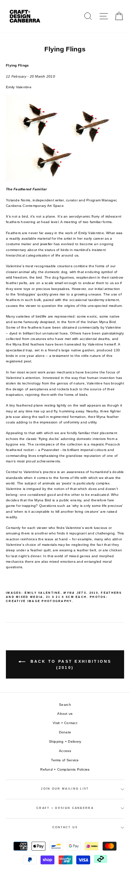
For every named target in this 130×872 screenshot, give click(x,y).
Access (65, 751)
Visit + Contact (65, 723)
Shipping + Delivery (65, 741)
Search (65, 704)
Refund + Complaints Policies (64, 769)
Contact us (65, 827)
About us (64, 713)
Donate (65, 732)
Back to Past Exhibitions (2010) (70, 664)
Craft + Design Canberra (65, 808)
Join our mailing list (65, 788)
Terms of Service (65, 760)
